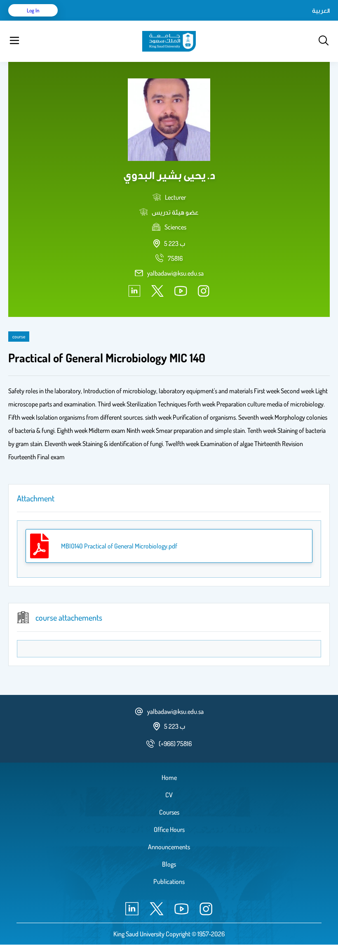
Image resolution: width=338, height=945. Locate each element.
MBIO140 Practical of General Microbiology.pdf (119, 546)
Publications (169, 881)
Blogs (169, 864)
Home (169, 777)
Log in (33, 10)
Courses (169, 812)
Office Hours (169, 829)
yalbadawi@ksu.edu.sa (175, 273)
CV (169, 795)
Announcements (169, 847)
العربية (321, 10)
